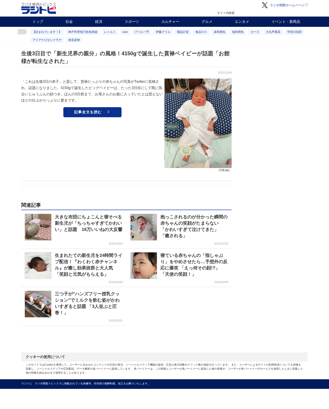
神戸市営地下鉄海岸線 (82, 32)
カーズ (254, 32)
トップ (37, 21)
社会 (69, 21)
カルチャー (170, 21)
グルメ (207, 21)
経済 (98, 21)
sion (125, 32)
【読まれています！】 (47, 32)
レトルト (110, 32)
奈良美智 (74, 40)
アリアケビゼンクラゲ (47, 40)
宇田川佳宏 (294, 32)
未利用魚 (219, 32)
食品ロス (201, 32)
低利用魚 (238, 32)
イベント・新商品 (285, 21)
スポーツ (132, 21)
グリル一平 (142, 32)
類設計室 (183, 32)
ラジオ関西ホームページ (287, 5)
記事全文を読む (88, 112)
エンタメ (242, 21)
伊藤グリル (163, 32)
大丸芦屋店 (273, 32)
